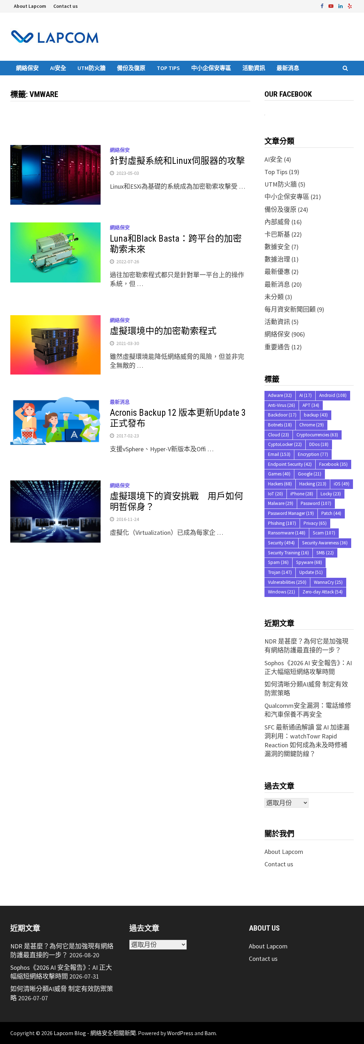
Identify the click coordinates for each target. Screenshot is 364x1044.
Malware (280, 503)
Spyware (309, 562)
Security (281, 543)
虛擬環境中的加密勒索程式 (163, 331)
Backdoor (282, 415)
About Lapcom (30, 6)
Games (279, 474)
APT (311, 405)
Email (279, 454)
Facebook (333, 464)
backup (316, 415)
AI (305, 395)
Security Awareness (325, 543)
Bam (210, 1033)
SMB (325, 553)
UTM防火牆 (91, 67)
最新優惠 (277, 272)
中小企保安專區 (211, 67)
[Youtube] (332, 5)
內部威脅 (277, 222)
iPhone (301, 494)
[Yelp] (350, 5)
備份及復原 (131, 67)
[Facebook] (323, 5)
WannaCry (328, 582)
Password (316, 503)
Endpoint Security (290, 464)
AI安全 (58, 67)
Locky (331, 494)
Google (309, 474)
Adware (280, 395)
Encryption (313, 454)
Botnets (280, 425)
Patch (331, 513)
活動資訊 (253, 67)
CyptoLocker (285, 444)
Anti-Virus (281, 405)
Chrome (311, 425)
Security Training (288, 553)
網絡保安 (27, 67)
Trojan (280, 572)
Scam (324, 533)
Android (333, 395)
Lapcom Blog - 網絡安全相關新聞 (95, 1033)
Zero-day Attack (323, 592)
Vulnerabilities (287, 582)
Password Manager (291, 513)
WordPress (180, 1033)
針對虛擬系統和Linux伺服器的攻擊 (177, 161)
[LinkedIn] (341, 5)
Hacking (312, 484)
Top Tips (168, 67)
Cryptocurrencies (317, 435)
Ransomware (286, 533)
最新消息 (288, 67)
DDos (318, 444)
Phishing (282, 523)
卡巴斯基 (277, 234)
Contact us (65, 6)
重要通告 (277, 347)
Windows (281, 592)
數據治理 (277, 259)
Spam (278, 562)
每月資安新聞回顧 (290, 309)
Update (311, 572)
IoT (275, 494)
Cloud (278, 435)
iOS (341, 484)
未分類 (274, 297)
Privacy (315, 523)
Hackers (280, 484)
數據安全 (277, 247)
